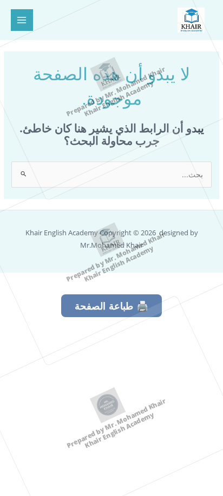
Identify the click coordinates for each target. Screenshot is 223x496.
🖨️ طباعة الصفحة (111, 305)
